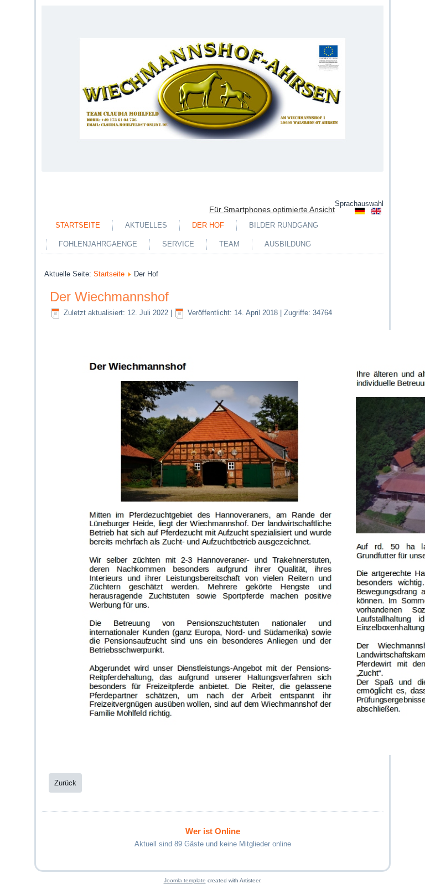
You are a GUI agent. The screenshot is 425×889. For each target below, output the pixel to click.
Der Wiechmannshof (109, 296)
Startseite (77, 225)
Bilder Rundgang (283, 225)
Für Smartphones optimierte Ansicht (272, 209)
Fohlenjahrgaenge (98, 244)
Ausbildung (288, 244)
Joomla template (185, 880)
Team (229, 244)
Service (178, 244)
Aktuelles (146, 225)
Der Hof (208, 225)
